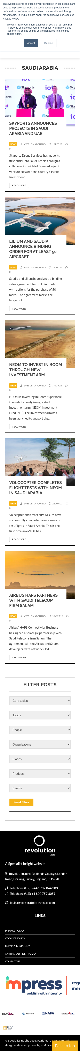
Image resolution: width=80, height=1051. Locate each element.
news (13, 144)
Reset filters (21, 802)
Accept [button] (31, 43)
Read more (19, 185)
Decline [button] (48, 43)
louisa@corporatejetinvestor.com (32, 902)
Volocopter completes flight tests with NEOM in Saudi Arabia (35, 487)
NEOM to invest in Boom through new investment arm (35, 369)
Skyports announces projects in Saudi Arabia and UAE (33, 128)
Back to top (65, 1046)
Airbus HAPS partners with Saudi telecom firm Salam (33, 600)
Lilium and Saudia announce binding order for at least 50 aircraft (33, 249)
